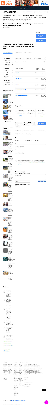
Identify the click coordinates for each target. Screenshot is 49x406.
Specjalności (18, 52)
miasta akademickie (7, 15)
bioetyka (17, 140)
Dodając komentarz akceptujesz (22, 185)
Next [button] (43, 113)
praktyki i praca (39, 15)
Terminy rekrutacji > (8, 341)
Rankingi (35, 7)
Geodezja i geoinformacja (21, 89)
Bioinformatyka (19, 78)
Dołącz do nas (14, 7)
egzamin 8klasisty (42, 17)
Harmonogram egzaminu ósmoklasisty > (7, 350)
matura (35, 17)
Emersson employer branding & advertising (15, 403)
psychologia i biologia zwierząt (20, 153)
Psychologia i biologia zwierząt (22, 95)
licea (26, 17)
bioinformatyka (28, 140)
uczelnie (14, 15)
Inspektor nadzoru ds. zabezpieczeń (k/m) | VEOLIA (16, 367)
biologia (37, 140)
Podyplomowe (27, 52)
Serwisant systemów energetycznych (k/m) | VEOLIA (16, 372)
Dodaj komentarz (42, 181)
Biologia (17, 84)
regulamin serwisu (14, 400)
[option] (20, 113)
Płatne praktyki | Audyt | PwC (21, 365)
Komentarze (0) (6, 27)
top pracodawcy (6, 17)
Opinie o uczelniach (25, 7)
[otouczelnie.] (10, 12)
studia (19, 15)
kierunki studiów (25, 15)
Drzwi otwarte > (7, 343)
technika (31, 17)
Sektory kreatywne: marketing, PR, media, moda (10, 371)
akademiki (32, 15)
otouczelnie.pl (5, 400)
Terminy (37, 11)
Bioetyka (17, 72)
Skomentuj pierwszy (46, 402)
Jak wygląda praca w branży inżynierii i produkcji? (5, 377)
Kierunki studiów (7, 52)
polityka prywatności (21, 400)
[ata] (24, 3)
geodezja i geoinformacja (20, 146)
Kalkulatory (43, 11)
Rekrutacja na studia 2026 (25, 8)
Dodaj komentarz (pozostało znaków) (22, 173)
